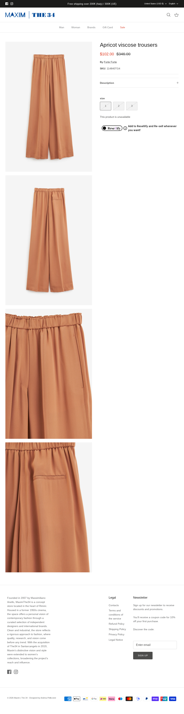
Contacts (114, 605)
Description (107, 82)
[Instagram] (11, 3)
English (172, 4)
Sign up (143, 655)
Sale (122, 27)
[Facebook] (6, 3)
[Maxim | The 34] (30, 15)
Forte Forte (110, 62)
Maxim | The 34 (20, 698)
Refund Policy (116, 623)
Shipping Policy (117, 629)
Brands (91, 27)
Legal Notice (116, 639)
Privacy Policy (116, 634)
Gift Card (108, 27)
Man (61, 27)
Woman (75, 27)
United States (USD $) (154, 4)
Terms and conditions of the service (116, 614)
